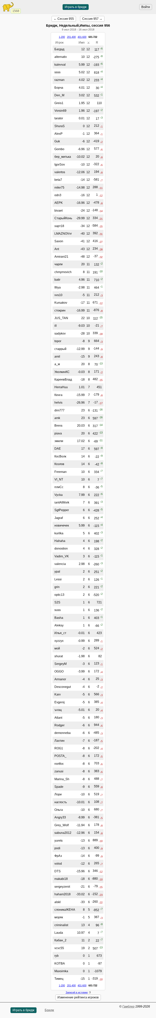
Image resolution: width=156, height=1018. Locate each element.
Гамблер (128, 1006)
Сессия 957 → (92, 18)
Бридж (49, 1010)
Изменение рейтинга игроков (78, 997)
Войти (145, 7)
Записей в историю (77, 992)
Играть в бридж (76, 7)
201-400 (71, 37)
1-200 (62, 37)
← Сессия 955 (64, 18)
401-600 (82, 37)
